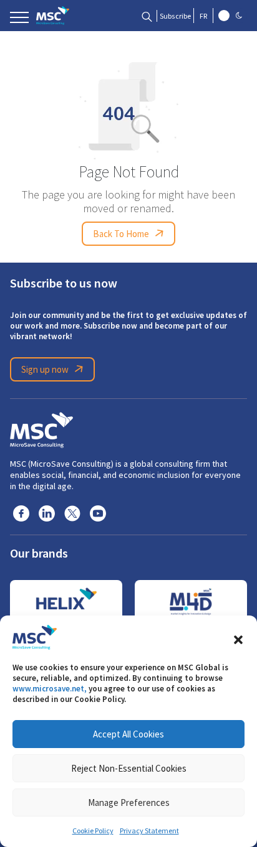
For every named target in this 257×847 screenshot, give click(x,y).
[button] (238, 637)
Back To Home (121, 234)
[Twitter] (72, 513)
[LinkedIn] (47, 513)
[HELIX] (66, 602)
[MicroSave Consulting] (41, 428)
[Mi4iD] (191, 602)
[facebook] (21, 513)
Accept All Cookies (128, 734)
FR (203, 16)
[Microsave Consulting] (52, 15)
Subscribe (175, 16)
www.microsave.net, (49, 688)
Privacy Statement (149, 831)
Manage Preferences (129, 802)
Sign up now (45, 369)
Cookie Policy (93, 831)
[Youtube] (98, 513)
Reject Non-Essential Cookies (129, 768)
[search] (147, 16)
